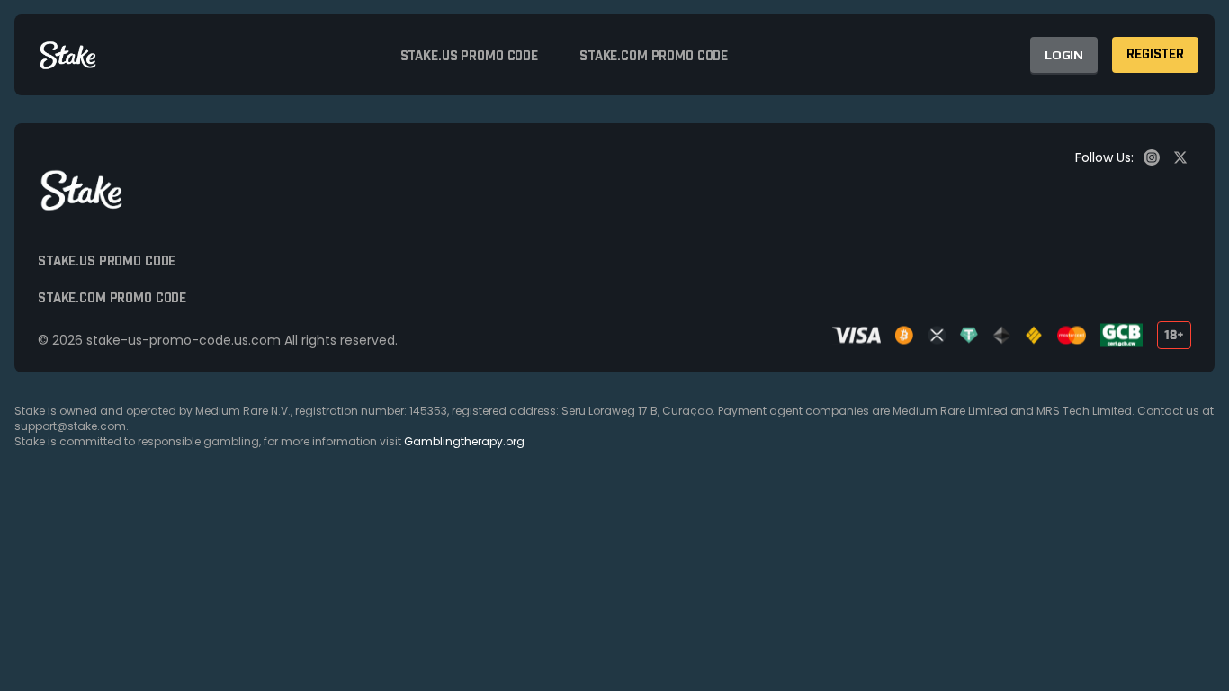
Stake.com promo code (653, 56)
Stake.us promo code (469, 56)
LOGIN (1064, 55)
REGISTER (1155, 55)
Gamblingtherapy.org (464, 441)
